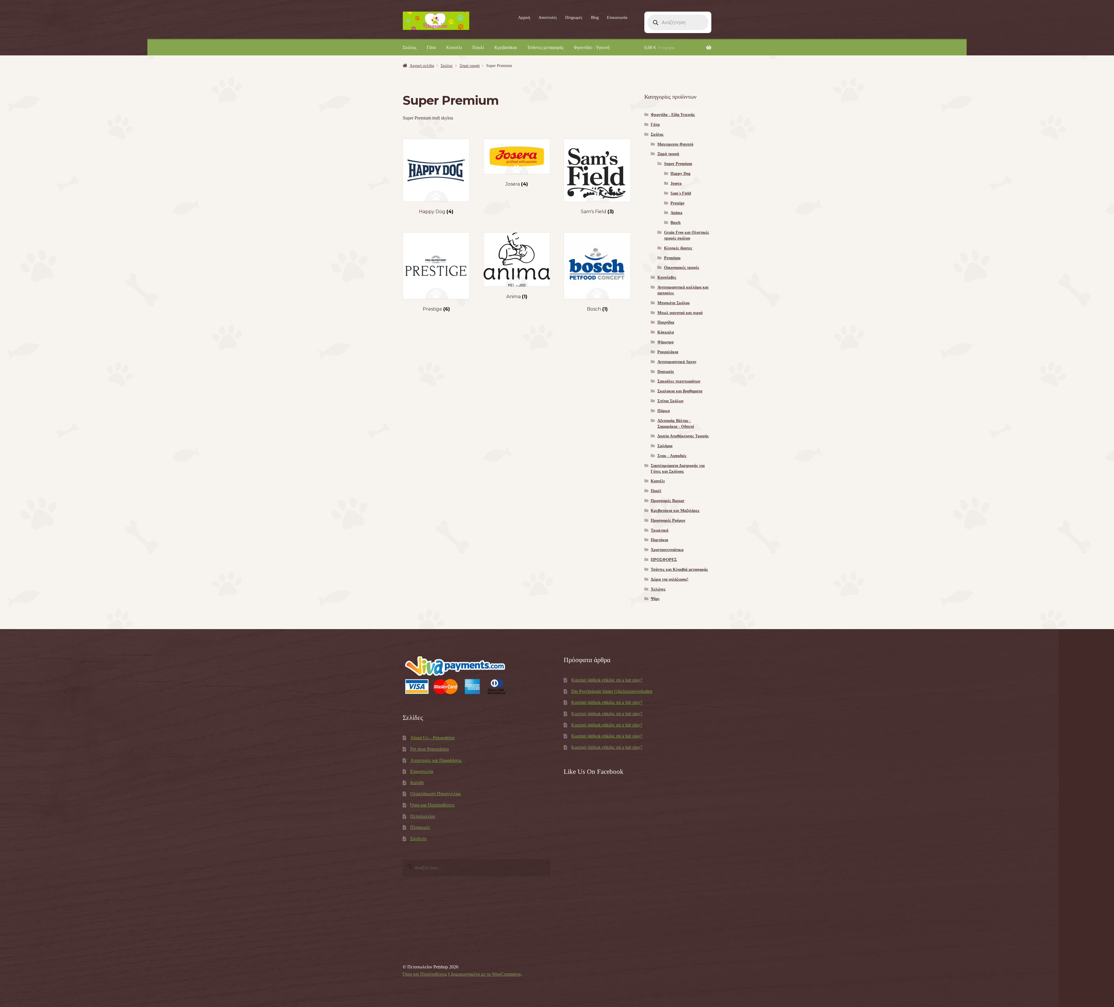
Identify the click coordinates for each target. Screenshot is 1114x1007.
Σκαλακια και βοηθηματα (679, 391)
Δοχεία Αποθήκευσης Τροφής (683, 436)
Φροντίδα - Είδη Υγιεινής (673, 115)
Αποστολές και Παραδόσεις (436, 760)
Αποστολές (547, 17)
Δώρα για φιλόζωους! (669, 579)
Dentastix (665, 372)
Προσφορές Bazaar (667, 501)
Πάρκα (663, 411)
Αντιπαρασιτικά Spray (677, 362)
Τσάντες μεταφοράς (545, 47)
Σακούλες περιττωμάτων (678, 381)
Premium (672, 258)
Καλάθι (417, 782)
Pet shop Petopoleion (429, 749)
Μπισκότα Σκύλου (673, 303)
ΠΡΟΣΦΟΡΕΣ (664, 559)
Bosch (675, 222)
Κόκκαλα (665, 332)
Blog (595, 17)
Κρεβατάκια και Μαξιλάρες (675, 510)
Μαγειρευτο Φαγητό (675, 144)
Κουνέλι (454, 47)
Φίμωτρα (665, 342)
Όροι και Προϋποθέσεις (432, 805)
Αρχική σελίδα (422, 66)
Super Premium (678, 164)
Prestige (677, 203)
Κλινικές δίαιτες (678, 248)
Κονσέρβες (666, 277)
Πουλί (478, 47)
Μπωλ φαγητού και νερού (680, 313)
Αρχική (524, 17)
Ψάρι (655, 599)
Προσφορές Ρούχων (668, 520)
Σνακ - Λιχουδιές (671, 456)
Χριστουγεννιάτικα (667, 550)
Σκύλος (409, 47)
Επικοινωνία (617, 17)
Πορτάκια (659, 540)
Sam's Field (680, 193)
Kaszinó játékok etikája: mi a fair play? (606, 680)
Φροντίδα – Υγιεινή (592, 47)
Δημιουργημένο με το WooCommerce (486, 974)
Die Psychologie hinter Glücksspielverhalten (611, 691)
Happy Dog (680, 173)
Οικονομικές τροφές (681, 267)
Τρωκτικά (659, 530)
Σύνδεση (418, 838)
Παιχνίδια (665, 322)
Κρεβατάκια (505, 47)
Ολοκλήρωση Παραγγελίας (435, 793)
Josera (675, 183)
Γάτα (431, 47)
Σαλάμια (664, 446)
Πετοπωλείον (422, 816)
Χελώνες (658, 589)
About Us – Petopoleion (432, 737)
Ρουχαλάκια (667, 352)
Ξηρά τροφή (470, 66)
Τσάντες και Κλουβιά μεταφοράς (679, 569)
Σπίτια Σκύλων (670, 401)
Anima (676, 213)
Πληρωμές (574, 17)
